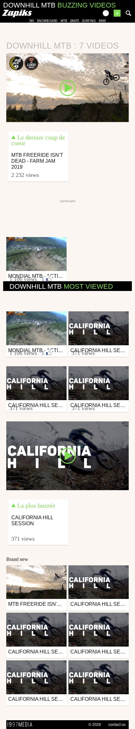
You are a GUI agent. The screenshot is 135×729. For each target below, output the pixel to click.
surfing (89, 21)
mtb (64, 21)
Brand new (17, 559)
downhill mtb (61, 286)
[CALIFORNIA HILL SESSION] (67, 455)
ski (32, 21)
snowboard (47, 21)
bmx (102, 21)
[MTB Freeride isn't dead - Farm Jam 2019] (67, 87)
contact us (117, 724)
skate (74, 21)
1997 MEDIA (21, 724)
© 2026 (95, 724)
